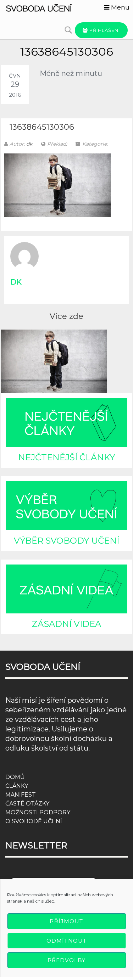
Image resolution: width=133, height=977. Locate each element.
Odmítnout (66, 940)
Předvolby (66, 960)
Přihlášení (104, 30)
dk (29, 144)
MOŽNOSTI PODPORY (37, 812)
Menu (119, 7)
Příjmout (66, 921)
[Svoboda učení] (44, 7)
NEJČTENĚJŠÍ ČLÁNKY (66, 457)
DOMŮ (15, 777)
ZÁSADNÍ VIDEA (66, 624)
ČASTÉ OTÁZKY (27, 803)
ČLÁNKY (16, 785)
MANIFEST (20, 794)
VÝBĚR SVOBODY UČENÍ (66, 540)
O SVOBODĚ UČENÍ (33, 821)
